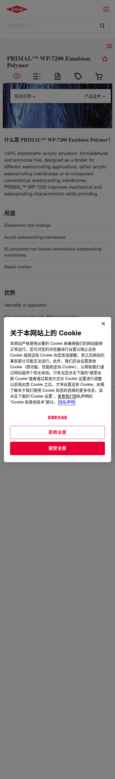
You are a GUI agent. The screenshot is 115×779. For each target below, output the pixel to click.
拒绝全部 (57, 432)
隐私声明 (67, 402)
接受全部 (57, 448)
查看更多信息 (57, 417)
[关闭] (103, 323)
